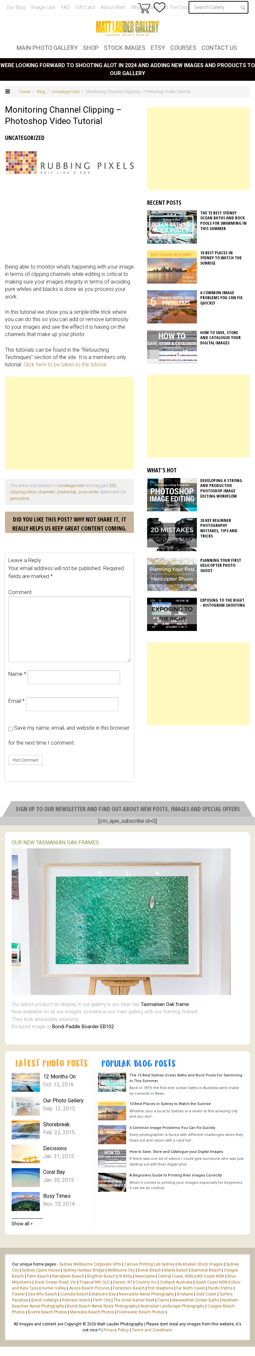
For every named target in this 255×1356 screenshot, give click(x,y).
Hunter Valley (54, 1288)
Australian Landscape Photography (172, 1306)
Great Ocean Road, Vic (55, 1282)
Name (17, 674)
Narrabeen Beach (68, 1276)
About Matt (113, 7)
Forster (18, 1294)
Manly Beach (176, 1270)
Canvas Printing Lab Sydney (149, 1264)
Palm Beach (38, 1276)
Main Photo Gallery (47, 47)
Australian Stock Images (200, 1264)
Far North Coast (190, 1288)
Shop (91, 47)
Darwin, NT (122, 1282)
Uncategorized (65, 91)
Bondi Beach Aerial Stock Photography (102, 1306)
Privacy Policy (116, 1330)
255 (112, 485)
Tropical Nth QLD (94, 1282)
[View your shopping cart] (144, 8)
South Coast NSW (212, 1282)
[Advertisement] (69, 423)
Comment (20, 592)
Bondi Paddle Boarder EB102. (83, 1027)
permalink (19, 498)
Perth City (102, 1300)
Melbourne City (121, 1270)
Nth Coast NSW (210, 1276)
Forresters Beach (129, 1288)
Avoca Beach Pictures (89, 1288)
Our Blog (16, 7)
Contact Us (219, 47)
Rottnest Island (76, 1300)
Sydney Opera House (41, 1270)
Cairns (163, 1300)
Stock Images (124, 47)
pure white (88, 491)
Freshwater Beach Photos (141, 1312)
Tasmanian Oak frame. (165, 1004)
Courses (183, 47)
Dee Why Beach (42, 1294)
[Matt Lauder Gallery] (127, 28)
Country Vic (146, 1282)
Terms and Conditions (152, 1330)
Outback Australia (176, 1282)
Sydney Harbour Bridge (84, 1270)
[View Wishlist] (159, 7)
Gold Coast (206, 1294)
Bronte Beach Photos (47, 1312)
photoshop (67, 491)
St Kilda (125, 1276)
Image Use (43, 7)
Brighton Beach (101, 1276)
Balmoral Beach (206, 1270)
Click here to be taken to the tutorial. (66, 364)
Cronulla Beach (74, 1294)
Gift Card (85, 7)
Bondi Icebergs (45, 1300)
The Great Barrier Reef (134, 1300)
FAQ (65, 7)
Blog (41, 91)
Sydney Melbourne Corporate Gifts (90, 1264)
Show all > (22, 1223)
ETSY (158, 47)
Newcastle (145, 1276)
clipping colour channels (32, 491)
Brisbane (185, 1294)
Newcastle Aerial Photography (146, 1294)
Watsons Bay (103, 1294)
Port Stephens (160, 1288)
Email (16, 701)
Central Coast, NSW (176, 1276)
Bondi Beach (149, 1270)
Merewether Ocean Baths (195, 1300)
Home (25, 91)
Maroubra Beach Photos (92, 1312)
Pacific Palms (220, 1288)
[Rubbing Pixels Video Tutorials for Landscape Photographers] (69, 163)
